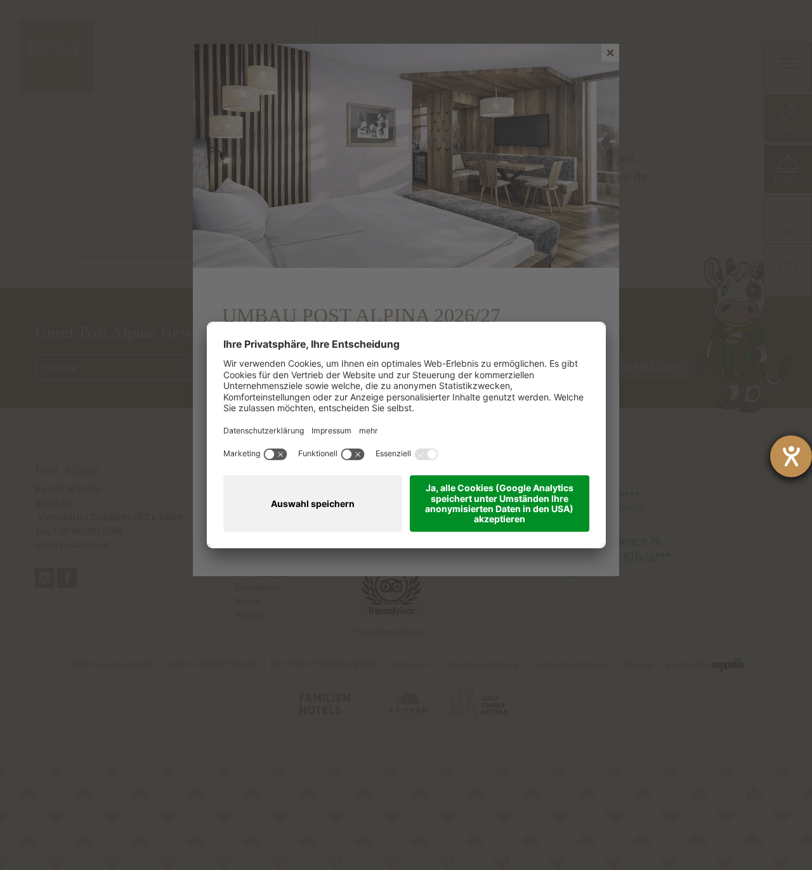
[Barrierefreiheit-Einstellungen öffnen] (791, 456)
